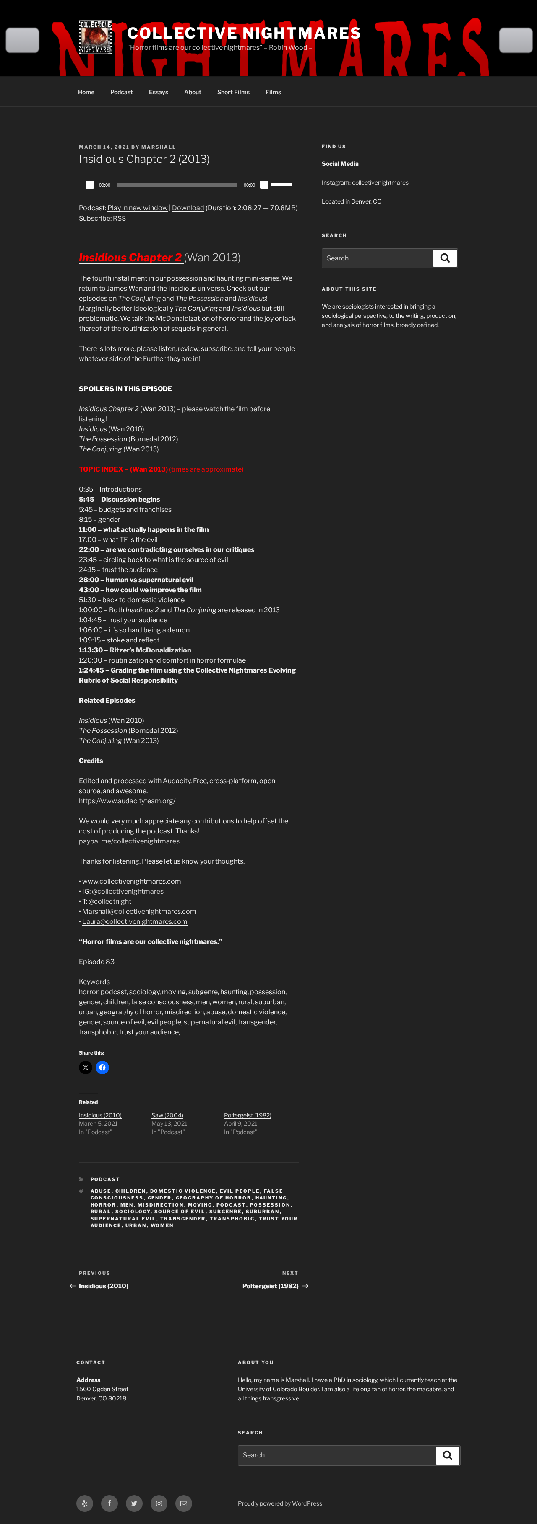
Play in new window (137, 208)
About (192, 91)
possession (270, 1205)
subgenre (225, 1212)
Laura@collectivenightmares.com (135, 922)
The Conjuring (139, 298)
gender (160, 1198)
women (162, 1225)
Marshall (158, 147)
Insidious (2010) (100, 1115)
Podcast (121, 91)
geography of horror (214, 1198)
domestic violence (183, 1191)
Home (86, 91)
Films (273, 91)
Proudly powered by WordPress (280, 1503)
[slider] (283, 183)
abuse (101, 1191)
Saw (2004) (167, 1115)
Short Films (233, 91)
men (127, 1205)
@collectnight (110, 901)
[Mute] (264, 185)
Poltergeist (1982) (247, 1115)
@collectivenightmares (128, 891)
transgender (183, 1219)
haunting (271, 1198)
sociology (133, 1212)
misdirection (161, 1205)
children (130, 1191)
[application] (189, 184)
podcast (231, 1205)
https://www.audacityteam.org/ (127, 801)
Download (188, 208)
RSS (119, 218)
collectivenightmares (380, 182)
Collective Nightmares (244, 33)
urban (136, 1225)
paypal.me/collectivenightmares (129, 841)
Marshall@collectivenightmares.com (139, 911)
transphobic (232, 1219)
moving (200, 1205)
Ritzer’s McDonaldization (150, 650)
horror (104, 1205)
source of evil (180, 1212)
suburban (263, 1212)
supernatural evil (123, 1219)
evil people (240, 1191)
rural (101, 1212)
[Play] (90, 185)
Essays (158, 91)
